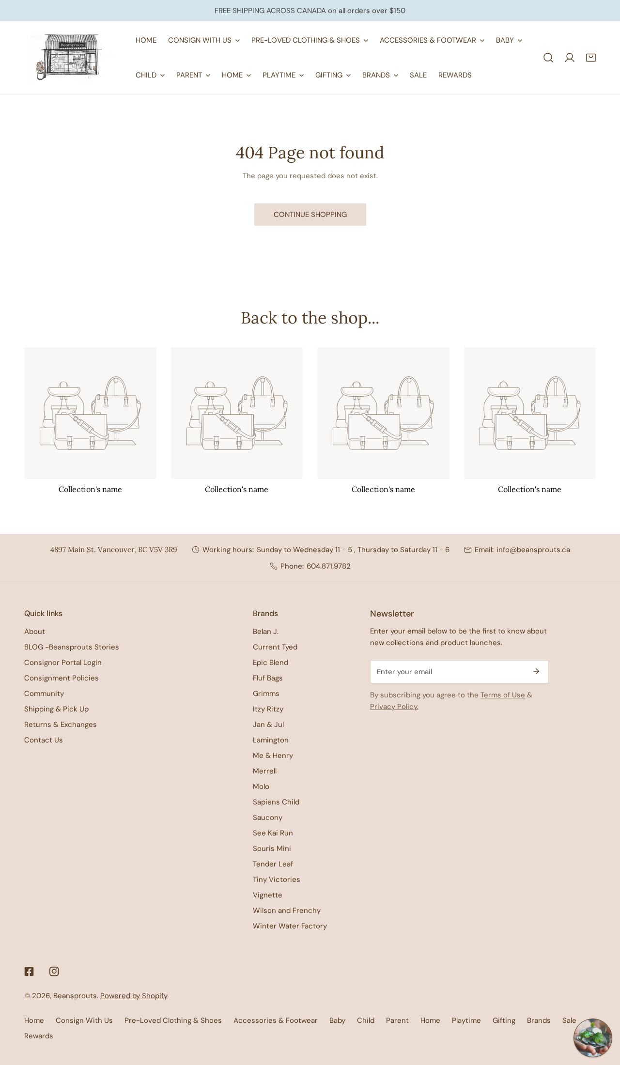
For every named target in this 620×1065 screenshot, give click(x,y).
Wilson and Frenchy (287, 910)
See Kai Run (273, 833)
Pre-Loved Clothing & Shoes (173, 1020)
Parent (397, 1020)
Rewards (38, 1036)
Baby (337, 1020)
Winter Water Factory (290, 926)
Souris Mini (272, 848)
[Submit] (536, 671)
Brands (539, 1020)
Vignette (267, 895)
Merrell (265, 771)
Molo (261, 786)
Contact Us (43, 740)
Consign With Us (84, 1020)
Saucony (267, 817)
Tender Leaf (273, 864)
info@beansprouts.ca (533, 550)
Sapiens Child (276, 802)
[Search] (548, 57)
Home (34, 1020)
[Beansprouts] (72, 57)
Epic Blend (270, 662)
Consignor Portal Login (63, 662)
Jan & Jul (268, 724)
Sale (569, 1020)
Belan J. (266, 631)
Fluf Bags (268, 678)
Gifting (504, 1020)
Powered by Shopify (134, 996)
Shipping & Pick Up (56, 709)
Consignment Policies (61, 678)
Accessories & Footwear (275, 1020)
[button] (591, 57)
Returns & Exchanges (60, 724)
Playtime (466, 1020)
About (34, 631)
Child (365, 1020)
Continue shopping (310, 214)
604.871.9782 (329, 566)
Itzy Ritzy (268, 709)
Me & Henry (273, 755)
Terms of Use (502, 695)
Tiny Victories (276, 879)
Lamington (271, 740)
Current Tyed (275, 647)
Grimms (266, 693)
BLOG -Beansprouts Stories (71, 647)
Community (44, 693)
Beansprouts (75, 996)
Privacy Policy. (394, 706)
